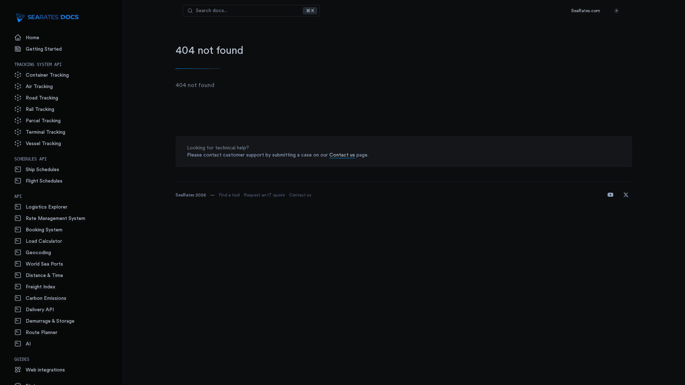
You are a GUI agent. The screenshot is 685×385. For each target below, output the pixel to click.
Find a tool (229, 195)
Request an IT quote (264, 195)
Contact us (342, 155)
